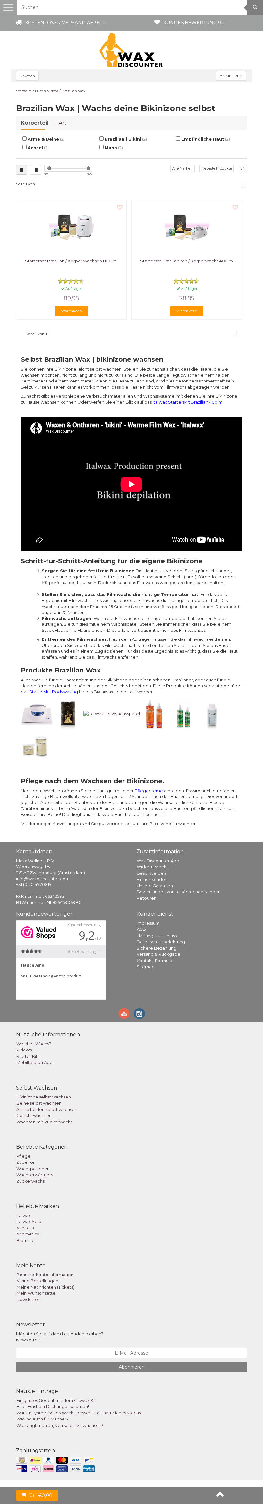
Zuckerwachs (30, 1181)
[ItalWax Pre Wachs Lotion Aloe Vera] (183, 713)
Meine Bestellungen (37, 1280)
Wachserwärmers (34, 1174)
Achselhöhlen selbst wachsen (46, 1109)
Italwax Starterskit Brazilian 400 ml (188, 402)
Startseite (24, 91)
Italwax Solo (28, 1221)
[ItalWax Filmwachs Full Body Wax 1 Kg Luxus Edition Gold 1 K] (68, 713)
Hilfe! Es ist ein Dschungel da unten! (52, 1406)
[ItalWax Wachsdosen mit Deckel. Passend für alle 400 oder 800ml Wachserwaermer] (35, 745)
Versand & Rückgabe (158, 954)
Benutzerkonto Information (44, 1274)
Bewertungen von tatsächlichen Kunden (179, 891)
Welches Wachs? (33, 1043)
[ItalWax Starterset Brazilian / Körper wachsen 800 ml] (71, 228)
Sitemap (146, 966)
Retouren (147, 898)
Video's (24, 1049)
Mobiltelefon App (34, 1062)
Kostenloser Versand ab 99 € (65, 23)
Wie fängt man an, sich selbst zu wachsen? (59, 1425)
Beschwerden (151, 873)
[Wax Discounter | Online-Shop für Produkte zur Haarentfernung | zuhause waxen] (131, 50)
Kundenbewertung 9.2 (194, 23)
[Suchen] (255, 7)
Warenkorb (71, 311)
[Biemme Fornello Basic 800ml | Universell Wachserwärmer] (37, 713)
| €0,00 (40, 1495)
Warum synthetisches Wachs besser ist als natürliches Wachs (78, 1412)
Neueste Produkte (216, 168)
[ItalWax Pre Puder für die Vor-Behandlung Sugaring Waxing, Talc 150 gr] (212, 713)
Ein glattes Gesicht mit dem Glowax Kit (56, 1400)
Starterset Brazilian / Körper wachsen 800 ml (71, 260)
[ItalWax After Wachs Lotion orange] (154, 713)
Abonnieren (132, 1367)
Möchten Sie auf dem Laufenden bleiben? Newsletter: (59, 1336)
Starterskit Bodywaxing (53, 691)
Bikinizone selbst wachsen (43, 1096)
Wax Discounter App (158, 860)
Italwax (23, 1215)
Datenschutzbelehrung (161, 941)
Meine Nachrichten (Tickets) (45, 1287)
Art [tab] (63, 123)
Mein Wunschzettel (36, 1293)
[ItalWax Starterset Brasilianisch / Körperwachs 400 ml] (187, 228)
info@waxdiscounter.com (43, 878)
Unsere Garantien (155, 885)
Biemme (25, 1240)
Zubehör (25, 1162)
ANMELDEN (231, 75)
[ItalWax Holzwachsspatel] (111, 713)
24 (243, 168)
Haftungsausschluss (157, 935)
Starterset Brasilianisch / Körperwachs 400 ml (187, 260)
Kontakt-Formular (155, 960)
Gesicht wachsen (34, 1115)
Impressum (148, 923)
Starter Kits (27, 1056)
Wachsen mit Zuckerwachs (44, 1121)
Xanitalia (25, 1227)
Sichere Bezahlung (156, 948)
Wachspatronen (33, 1168)
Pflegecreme (149, 790)
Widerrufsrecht (152, 866)
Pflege (23, 1156)
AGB (141, 929)
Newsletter (27, 1299)
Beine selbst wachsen (39, 1103)
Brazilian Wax (73, 91)
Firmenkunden (152, 879)
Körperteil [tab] (35, 123)
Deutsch (27, 75)
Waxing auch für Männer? (42, 1418)
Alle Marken (182, 168)
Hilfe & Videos (46, 91)
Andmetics (27, 1233)
